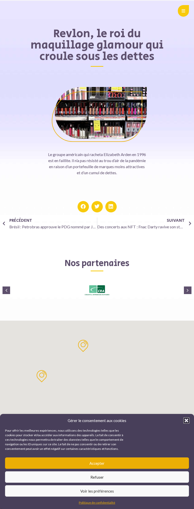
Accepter (97, 463)
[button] (186, 420)
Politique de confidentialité (97, 502)
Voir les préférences (97, 491)
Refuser (97, 477)
